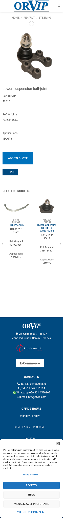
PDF (12, 172)
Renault (29, 17)
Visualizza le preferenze (31, 503)
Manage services (30, 475)
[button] (58, 443)
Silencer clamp (16, 225)
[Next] (60, 250)
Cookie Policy (23, 512)
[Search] (59, 6)
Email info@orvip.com (32, 397)
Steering (45, 17)
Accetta (31, 485)
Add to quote (18, 158)
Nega (31, 494)
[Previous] (2, 250)
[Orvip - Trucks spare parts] (31, 6)
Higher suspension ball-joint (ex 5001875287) (46, 228)
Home (15, 17)
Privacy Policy (37, 512)
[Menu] (5, 6)
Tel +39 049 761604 (33, 388)
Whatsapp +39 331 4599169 (33, 392)
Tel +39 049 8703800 (33, 384)
